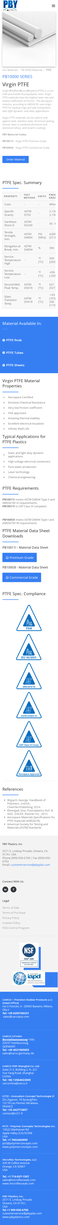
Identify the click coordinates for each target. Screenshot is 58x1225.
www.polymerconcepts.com (20, 1147)
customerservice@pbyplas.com (30, 865)
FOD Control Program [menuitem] (15, 928)
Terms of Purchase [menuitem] (14, 913)
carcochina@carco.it (14, 1083)
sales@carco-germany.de (18, 1053)
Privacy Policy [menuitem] (10, 918)
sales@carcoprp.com (16, 1016)
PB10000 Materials (32, 70)
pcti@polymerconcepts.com (20, 1143)
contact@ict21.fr (12, 1113)
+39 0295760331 (18, 1013)
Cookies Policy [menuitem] (11, 923)
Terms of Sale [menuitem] (10, 908)
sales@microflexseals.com (19, 1180)
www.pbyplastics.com (16, 1217)
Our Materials (10, 70)
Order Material (15, 159)
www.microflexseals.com (18, 1183)
